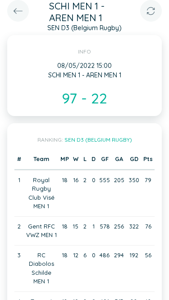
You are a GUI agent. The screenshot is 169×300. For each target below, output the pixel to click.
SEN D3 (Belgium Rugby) (98, 139)
